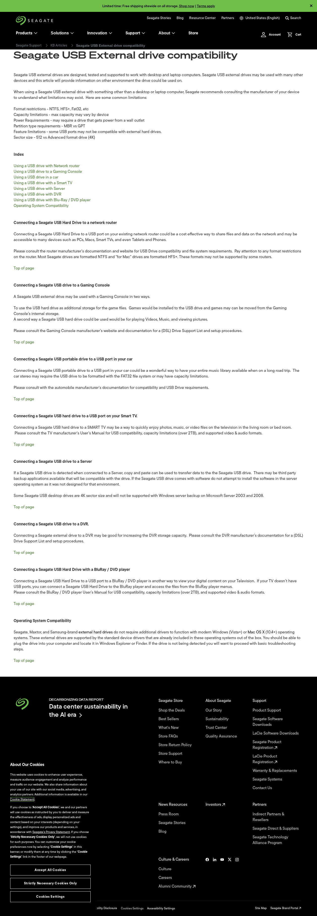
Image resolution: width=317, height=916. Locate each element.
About (164, 33)
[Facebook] (207, 873)
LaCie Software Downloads (276, 733)
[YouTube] (222, 873)
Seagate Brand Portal (284, 908)
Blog (180, 18)
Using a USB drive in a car (36, 177)
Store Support (170, 754)
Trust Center (217, 728)
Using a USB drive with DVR (37, 194)
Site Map (261, 908)
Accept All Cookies (50, 869)
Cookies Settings (132, 908)
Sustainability (218, 719)
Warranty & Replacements (275, 771)
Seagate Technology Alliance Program (270, 840)
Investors (214, 804)
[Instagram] (237, 873)
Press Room (169, 814)
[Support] (143, 33)
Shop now (186, 6)
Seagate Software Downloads (268, 722)
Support (133, 33)
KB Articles (59, 45)
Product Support (267, 710)
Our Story (214, 710)
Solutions (60, 33)
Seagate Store (171, 701)
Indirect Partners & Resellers (268, 817)
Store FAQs (168, 736)
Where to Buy (170, 762)
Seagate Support (29, 45)
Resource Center (202, 18)
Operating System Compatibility (42, 205)
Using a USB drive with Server (39, 188)
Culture (165, 869)
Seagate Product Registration (267, 745)
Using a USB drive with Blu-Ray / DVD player (52, 200)
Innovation (97, 33)
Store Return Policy (175, 745)
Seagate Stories (159, 18)
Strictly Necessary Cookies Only (50, 883)
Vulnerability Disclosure (101, 908)
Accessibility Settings (161, 908)
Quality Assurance (222, 736)
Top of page (24, 268)
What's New (169, 728)
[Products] (35, 33)
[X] (229, 873)
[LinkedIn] (214, 873)
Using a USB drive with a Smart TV (43, 183)
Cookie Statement (22, 799)
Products (24, 33)
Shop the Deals (172, 710)
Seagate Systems (268, 779)
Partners (227, 18)
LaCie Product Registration (265, 759)
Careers (165, 878)
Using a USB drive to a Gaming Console (48, 171)
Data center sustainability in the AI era (88, 710)
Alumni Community (175, 886)
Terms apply (206, 6)
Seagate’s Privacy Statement (51, 831)
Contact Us (263, 788)
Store (193, 33)
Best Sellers (169, 719)
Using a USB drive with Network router (46, 166)
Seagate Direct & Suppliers (276, 828)
